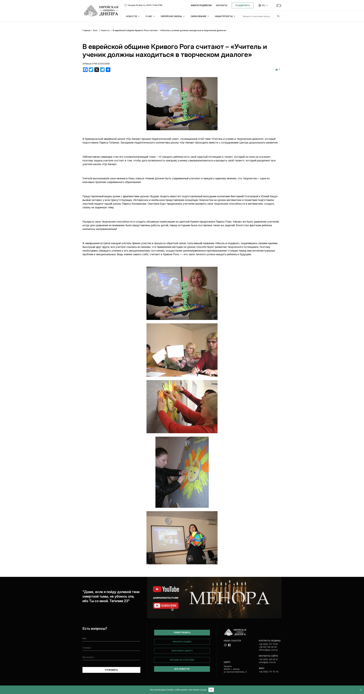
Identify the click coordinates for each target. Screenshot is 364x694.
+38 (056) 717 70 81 (268, 644)
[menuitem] (263, 5)
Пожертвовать (182, 632)
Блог (95, 30)
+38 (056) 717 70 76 (268, 672)
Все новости (181, 669)
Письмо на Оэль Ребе (182, 660)
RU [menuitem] (263, 5)
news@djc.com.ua (267, 662)
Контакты (221, 5)
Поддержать (242, 5)
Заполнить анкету (182, 650)
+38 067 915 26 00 (268, 647)
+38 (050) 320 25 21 (268, 659)
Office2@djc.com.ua (268, 650)
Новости (105, 30)
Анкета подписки (201, 5)
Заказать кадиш (181, 641)
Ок (211, 690)
